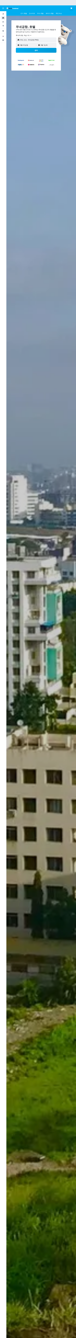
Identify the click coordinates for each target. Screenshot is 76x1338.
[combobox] (24, 35)
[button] (3, 8)
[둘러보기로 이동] (3, 26)
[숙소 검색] (3, 18)
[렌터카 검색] (3, 22)
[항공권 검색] (3, 14)
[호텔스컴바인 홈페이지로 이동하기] (12, 8)
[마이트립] (3, 31)
